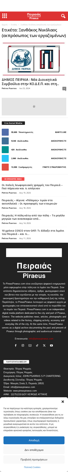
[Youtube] (52, 346)
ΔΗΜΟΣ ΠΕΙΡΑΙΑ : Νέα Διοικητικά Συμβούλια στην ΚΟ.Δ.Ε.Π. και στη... (30, 81)
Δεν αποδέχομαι (34, 449)
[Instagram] (23, 346)
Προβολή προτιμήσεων (34, 459)
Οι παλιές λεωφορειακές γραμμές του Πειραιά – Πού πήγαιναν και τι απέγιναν (32, 186)
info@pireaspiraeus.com (41, 338)
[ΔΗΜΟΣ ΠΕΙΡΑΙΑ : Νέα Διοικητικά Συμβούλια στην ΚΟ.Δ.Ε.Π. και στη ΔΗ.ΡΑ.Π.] (34, 59)
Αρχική (4, 24)
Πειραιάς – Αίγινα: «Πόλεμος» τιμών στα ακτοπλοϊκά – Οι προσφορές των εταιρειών (29, 202)
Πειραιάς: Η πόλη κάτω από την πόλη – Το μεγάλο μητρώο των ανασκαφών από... (33, 217)
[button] (63, 401)
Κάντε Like (60, 132)
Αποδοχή (34, 440)
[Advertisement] (34, 5)
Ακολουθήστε (58, 141)
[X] (45, 346)
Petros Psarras (9, 88)
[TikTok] (37, 346)
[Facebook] (16, 346)
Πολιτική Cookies (32, 467)
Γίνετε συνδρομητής (54, 167)
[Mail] (30, 346)
